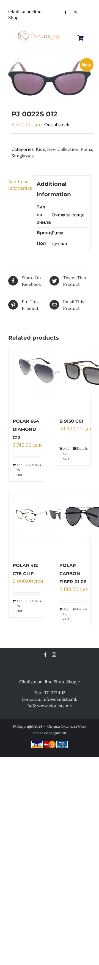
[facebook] (65, 12)
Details (35, 465)
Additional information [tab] (19, 185)
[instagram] (74, 12)
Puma (86, 149)
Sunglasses (23, 155)
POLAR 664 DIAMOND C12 (26, 429)
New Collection (62, 149)
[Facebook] (45, 654)
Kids (40, 149)
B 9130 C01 (71, 421)
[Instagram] (54, 654)
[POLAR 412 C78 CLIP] (48, 524)
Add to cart (19, 470)
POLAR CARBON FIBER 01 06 (72, 573)
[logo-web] (39, 30)
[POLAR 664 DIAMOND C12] (48, 380)
